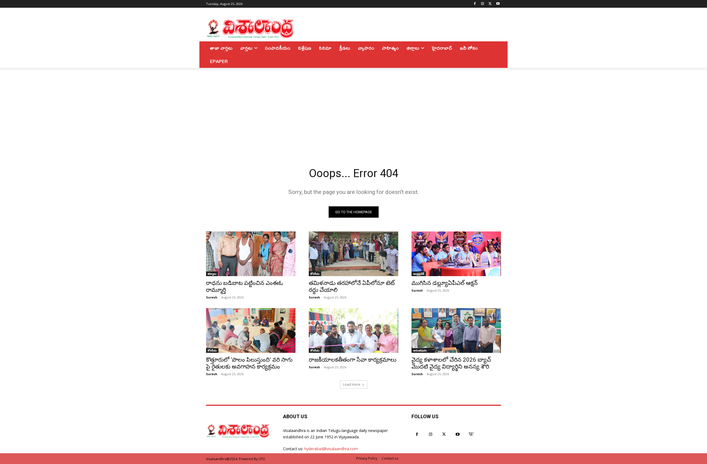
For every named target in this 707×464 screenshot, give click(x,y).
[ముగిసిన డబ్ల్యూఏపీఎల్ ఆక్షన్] (456, 253)
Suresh (211, 297)
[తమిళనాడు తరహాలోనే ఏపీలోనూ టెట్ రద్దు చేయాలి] (353, 253)
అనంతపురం (420, 350)
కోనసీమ (315, 274)
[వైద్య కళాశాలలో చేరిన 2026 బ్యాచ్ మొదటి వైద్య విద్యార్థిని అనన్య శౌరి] (456, 330)
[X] (490, 4)
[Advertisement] (353, 109)
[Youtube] (498, 4)
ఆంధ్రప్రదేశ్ (418, 274)
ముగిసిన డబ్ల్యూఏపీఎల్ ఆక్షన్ (444, 283)
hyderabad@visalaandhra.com (331, 448)
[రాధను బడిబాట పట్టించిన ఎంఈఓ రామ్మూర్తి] (251, 253)
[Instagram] (482, 4)
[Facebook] (475, 4)
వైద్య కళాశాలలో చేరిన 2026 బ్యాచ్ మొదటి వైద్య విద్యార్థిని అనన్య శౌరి (451, 363)
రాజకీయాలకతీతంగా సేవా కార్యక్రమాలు (352, 359)
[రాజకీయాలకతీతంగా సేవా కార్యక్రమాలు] (353, 330)
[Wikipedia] (471, 434)
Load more (351, 384)
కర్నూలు (212, 274)
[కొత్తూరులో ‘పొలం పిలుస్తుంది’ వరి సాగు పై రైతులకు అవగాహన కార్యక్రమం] (251, 330)
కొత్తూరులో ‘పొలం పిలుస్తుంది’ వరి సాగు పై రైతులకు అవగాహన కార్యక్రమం (249, 363)
